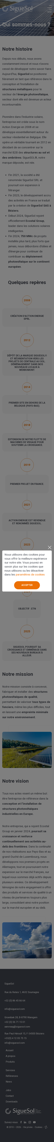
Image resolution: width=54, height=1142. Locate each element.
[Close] (49, 547)
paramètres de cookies (30, 574)
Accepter (27, 585)
